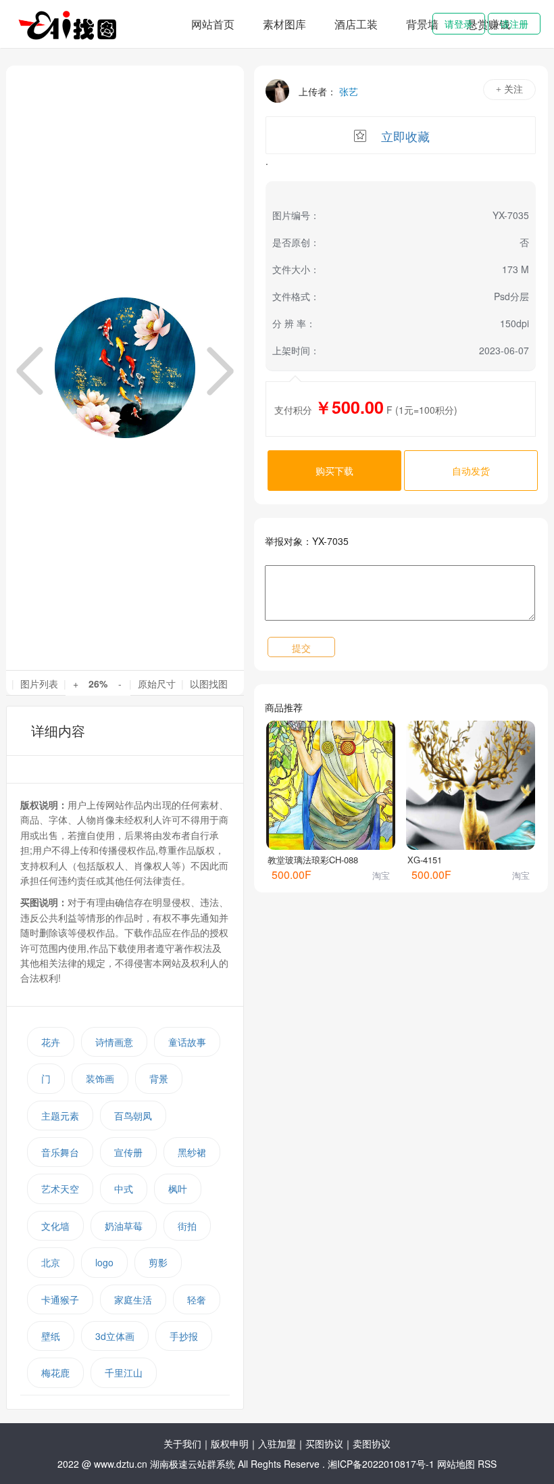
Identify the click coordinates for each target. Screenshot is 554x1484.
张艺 (348, 91)
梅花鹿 (55, 1372)
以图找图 (209, 683)
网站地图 (456, 1463)
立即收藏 (405, 136)
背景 (158, 1078)
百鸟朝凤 (133, 1115)
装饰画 (100, 1078)
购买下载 (334, 470)
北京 (50, 1262)
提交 (301, 647)
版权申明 (230, 1443)
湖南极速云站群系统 (194, 1463)
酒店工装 (356, 24)
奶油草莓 (124, 1225)
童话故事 (187, 1042)
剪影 (158, 1262)
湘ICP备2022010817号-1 (381, 1463)
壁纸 (50, 1336)
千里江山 (124, 1372)
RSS (487, 1463)
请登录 (459, 23)
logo (104, 1262)
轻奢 (196, 1299)
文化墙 (55, 1225)
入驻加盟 (277, 1443)
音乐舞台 (60, 1152)
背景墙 (422, 24)
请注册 (514, 23)
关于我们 (182, 1443)
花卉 (50, 1042)
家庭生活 (133, 1299)
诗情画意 (114, 1042)
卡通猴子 (60, 1299)
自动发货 (471, 470)
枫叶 (177, 1188)
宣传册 (128, 1152)
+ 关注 (509, 90)
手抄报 (184, 1336)
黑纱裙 (192, 1152)
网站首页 (212, 24)
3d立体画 (114, 1336)
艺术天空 (60, 1188)
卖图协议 (372, 1443)
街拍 (187, 1225)
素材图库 (284, 24)
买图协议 (324, 1443)
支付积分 (293, 409)
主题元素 (60, 1115)
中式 (123, 1188)
